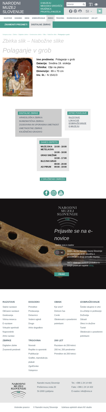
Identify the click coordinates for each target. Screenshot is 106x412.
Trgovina (60, 18)
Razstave (8, 18)
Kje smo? (58, 307)
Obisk (27, 18)
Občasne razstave (11, 311)
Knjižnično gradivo (30, 132)
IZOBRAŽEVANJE (77, 123)
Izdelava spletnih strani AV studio (77, 407)
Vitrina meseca (9, 319)
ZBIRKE (7, 340)
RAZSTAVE (74, 117)
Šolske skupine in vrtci (90, 307)
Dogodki (18, 18)
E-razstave (7, 323)
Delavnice (33, 315)
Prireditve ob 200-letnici (65, 354)
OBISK (58, 302)
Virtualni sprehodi (11, 328)
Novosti (31, 345)
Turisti (83, 328)
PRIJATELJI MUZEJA (51, 12)
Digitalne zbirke (41, 24)
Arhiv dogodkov (35, 328)
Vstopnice (33, 370)
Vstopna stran (7, 34)
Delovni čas (59, 311)
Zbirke (51, 18)
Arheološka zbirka (31, 117)
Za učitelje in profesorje (91, 311)
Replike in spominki (37, 349)
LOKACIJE (74, 120)
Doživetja (84, 315)
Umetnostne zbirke (30, 128)
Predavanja (33, 311)
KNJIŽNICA (46, 9)
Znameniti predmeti (16, 24)
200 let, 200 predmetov (64, 349)
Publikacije (33, 354)
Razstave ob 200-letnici (65, 345)
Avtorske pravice (22, 407)
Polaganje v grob (64, 34)
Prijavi (61, 274)
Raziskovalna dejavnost (78, 18)
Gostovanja (8, 315)
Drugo (31, 323)
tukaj (91, 265)
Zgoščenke (33, 366)
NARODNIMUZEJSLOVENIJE (13, 7)
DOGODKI (34, 302)
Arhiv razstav (8, 336)
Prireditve (32, 307)
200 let (94, 18)
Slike (44, 34)
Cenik (57, 315)
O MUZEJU (46, 3)
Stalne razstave (10, 307)
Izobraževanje (38, 18)
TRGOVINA (34, 340)
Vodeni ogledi (34, 319)
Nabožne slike (52, 34)
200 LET (58, 340)
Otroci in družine (87, 323)
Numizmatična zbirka (31, 121)
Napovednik (8, 332)
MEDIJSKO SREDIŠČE (52, 6)
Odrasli (83, 319)
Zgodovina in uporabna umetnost (39, 125)
